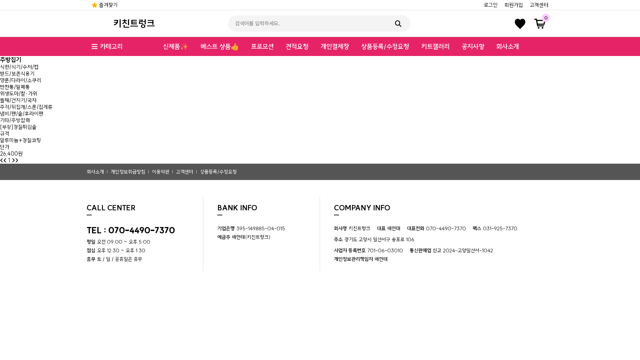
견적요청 (297, 46)
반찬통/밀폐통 (15, 87)
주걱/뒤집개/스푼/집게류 (26, 107)
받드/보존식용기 (17, 73)
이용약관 (160, 172)
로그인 (491, 5)
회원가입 (513, 5)
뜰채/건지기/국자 (18, 100)
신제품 (175, 46)
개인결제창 (335, 46)
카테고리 (111, 46)
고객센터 (539, 5)
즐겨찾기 (108, 5)
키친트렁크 (134, 23)
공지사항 (473, 46)
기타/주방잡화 (15, 120)
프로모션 (262, 46)
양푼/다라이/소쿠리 (20, 80)
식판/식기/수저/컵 (19, 67)
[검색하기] (398, 23)
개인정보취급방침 (128, 172)
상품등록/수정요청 (385, 46)
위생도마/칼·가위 (18, 93)
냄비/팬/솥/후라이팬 (21, 113)
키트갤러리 (435, 46)
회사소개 (507, 46)
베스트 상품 (220, 46)
